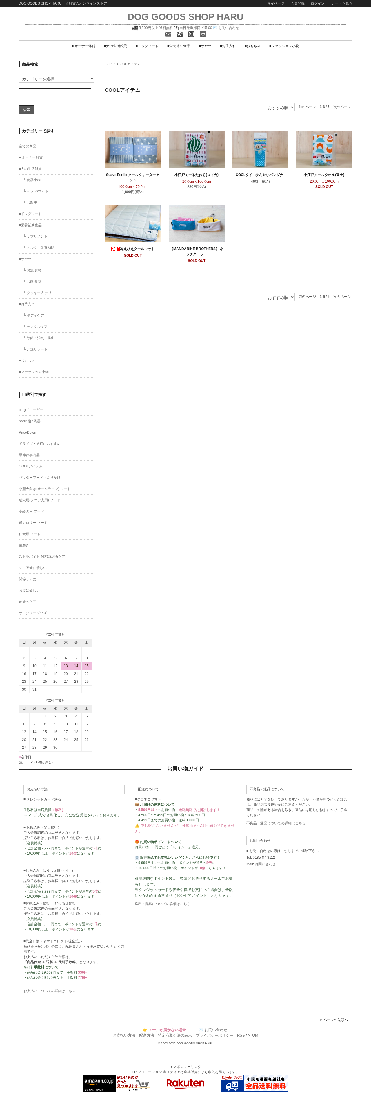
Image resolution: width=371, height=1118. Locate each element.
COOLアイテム (129, 64)
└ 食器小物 (32, 180)
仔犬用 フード (30, 534)
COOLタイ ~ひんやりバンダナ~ (260, 175)
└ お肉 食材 (32, 282)
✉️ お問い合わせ (226, 28)
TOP (108, 64)
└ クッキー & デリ (37, 293)
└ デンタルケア (35, 327)
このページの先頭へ (332, 1020)
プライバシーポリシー (214, 1035)
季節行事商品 (29, 455)
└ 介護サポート (35, 349)
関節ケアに (27, 579)
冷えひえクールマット (137, 249)
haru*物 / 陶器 (30, 421)
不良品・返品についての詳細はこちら (275, 823)
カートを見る (341, 3)
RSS (241, 1035)
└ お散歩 (30, 203)
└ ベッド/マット (35, 191)
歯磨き (24, 545)
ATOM (253, 1035)
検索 (26, 109)
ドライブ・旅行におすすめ (40, 444)
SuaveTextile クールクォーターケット (132, 177)
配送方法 (146, 1035)
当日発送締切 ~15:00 (195, 28)
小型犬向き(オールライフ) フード (45, 489)
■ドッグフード (147, 46)
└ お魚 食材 (32, 270)
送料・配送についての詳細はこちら (162, 904)
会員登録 (298, 3)
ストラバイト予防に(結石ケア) (42, 557)
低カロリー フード (33, 523)
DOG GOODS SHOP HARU (185, 17)
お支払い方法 (124, 1035)
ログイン (318, 3)
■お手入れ (228, 46)
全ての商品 (27, 146)
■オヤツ (205, 46)
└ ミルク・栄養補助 (38, 248)
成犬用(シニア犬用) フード (39, 500)
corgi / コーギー (31, 410)
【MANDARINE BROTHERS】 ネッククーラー (196, 251)
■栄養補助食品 (178, 46)
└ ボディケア (33, 315)
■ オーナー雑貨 (83, 46)
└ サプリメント (35, 236)
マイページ (276, 3)
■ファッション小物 (284, 46)
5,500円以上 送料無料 (156, 28)
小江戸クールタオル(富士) (324, 175)
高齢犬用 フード (31, 511)
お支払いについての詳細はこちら (49, 991)
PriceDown (27, 432)
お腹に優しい (29, 590)
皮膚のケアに (29, 602)
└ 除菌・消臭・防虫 (38, 338)
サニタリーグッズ (33, 613)
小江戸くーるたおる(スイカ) (196, 175)
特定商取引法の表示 (175, 1035)
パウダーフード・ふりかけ (40, 478)
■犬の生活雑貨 (115, 46)
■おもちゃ (253, 46)
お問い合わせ (265, 864)
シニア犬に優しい (33, 568)
